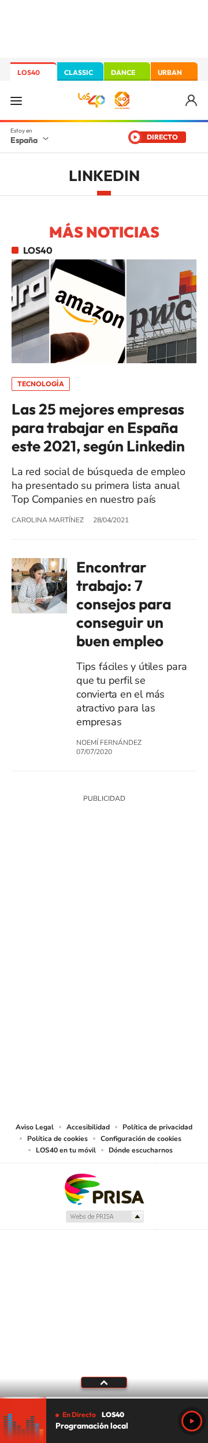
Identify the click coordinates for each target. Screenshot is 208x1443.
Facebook (127, 884)
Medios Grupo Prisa (104, 1216)
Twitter (104, 884)
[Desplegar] (104, 1382)
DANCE (123, 72)
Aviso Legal (35, 1127)
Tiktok (58, 884)
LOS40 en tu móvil (66, 1150)
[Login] (192, 101)
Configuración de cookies (141, 1138)
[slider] (104, 1398)
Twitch (150, 884)
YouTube (81, 884)
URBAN (170, 72)
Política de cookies (57, 1138)
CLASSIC (78, 72)
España (24, 140)
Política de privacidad (157, 1127)
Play (192, 1421)
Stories (173, 884)
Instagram (34, 884)
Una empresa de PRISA (104, 1188)
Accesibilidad (88, 1127)
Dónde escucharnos (141, 1150)
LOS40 (28, 72)
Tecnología (40, 383)
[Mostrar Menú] (16, 100)
